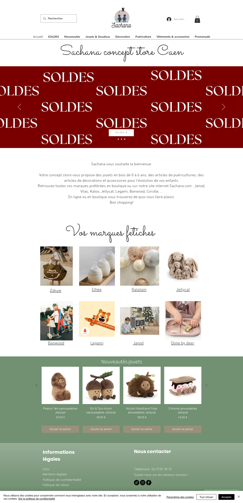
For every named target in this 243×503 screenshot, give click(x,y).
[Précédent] (19, 107)
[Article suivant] (206, 385)
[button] (197, 19)
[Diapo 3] (124, 139)
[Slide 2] (118, 139)
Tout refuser (206, 497)
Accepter (226, 497)
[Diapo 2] (121, 139)
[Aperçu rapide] (60, 385)
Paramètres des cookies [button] (180, 497)
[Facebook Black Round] (148, 482)
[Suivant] (223, 107)
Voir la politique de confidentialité (36, 498)
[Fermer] (239, 497)
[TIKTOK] (136, 482)
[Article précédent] (36, 385)
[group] (121, 400)
